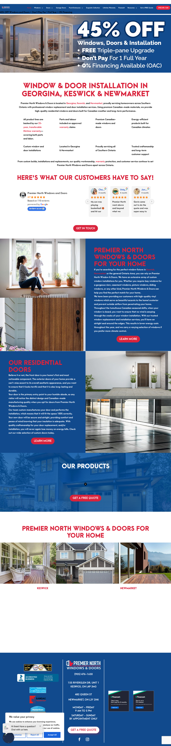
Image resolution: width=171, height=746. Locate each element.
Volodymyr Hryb (145, 190)
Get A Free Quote (83, 729)
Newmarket (100, 273)
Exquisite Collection (93, 8)
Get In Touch (85, 228)
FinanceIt (121, 8)
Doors (48, 8)
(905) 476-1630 (163, 8)
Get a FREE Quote (146, 8)
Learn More (128, 339)
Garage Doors (61, 8)
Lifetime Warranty (109, 8)
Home (29, 8)
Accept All (52, 735)
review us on (35, 208)
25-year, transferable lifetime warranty (32, 127)
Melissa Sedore (123, 190)
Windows (37, 8)
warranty (64, 127)
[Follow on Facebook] (79, 739)
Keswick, (81, 103)
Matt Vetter (102, 190)
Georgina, (71, 103)
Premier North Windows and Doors (47, 193)
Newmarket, (96, 103)
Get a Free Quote (85, 498)
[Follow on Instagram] (87, 739)
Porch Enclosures (75, 8)
